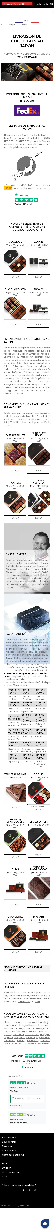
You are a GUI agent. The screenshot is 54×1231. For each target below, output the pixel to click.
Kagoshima (26, 1028)
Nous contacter (10, 1172)
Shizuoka (9, 1043)
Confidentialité (10, 1150)
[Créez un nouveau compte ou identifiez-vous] (53, 12)
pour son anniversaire (29, 419)
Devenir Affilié (9, 1141)
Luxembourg (24, 1001)
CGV (4, 1176)
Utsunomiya (29, 1043)
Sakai (20, 1040)
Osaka (30, 1037)
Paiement (7, 1146)
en (14, 25)
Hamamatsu (11, 1025)
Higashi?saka (30, 1025)
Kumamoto (43, 1031)
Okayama (19, 1037)
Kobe (32, 1031)
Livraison (6, 1167)
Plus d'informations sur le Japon (23, 968)
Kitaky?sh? (22, 1031)
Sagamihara (43, 1037)
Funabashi (32, 1022)
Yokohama (43, 1043)
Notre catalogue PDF (13, 1154)
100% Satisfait (9, 1137)
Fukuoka (19, 1022)
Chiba (7, 1022)
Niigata (8, 1037)
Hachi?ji (45, 1022)
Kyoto (7, 1034)
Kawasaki (9, 1031)
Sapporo (32, 1040)
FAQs (4, 1163)
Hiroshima (10, 1028)
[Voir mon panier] (2, 24)
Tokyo (18, 1043)
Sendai (45, 1040)
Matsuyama (32, 1034)
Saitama (9, 1040)
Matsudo (18, 1034)
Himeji (45, 1025)
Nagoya (45, 1034)
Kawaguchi (43, 1028)
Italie (37, 1001)
